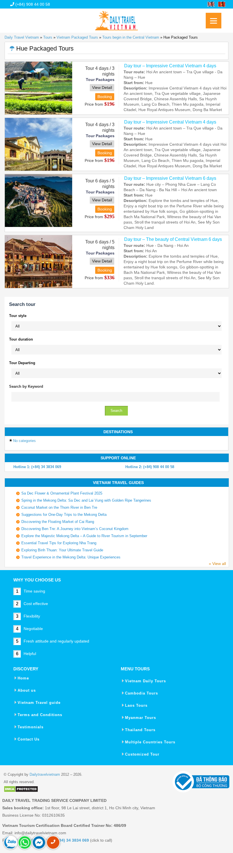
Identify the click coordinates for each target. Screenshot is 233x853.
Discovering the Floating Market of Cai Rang (57, 522)
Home (23, 678)
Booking (104, 96)
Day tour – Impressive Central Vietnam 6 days (170, 178)
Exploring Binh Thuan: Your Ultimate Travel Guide (62, 550)
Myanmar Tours (140, 718)
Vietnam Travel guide (39, 702)
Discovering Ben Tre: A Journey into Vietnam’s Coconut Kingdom (74, 529)
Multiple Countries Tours (150, 742)
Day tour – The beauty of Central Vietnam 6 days (173, 239)
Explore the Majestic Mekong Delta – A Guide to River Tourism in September (84, 536)
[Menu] (213, 20)
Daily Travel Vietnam (22, 37)
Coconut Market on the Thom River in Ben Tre (59, 507)
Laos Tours (136, 705)
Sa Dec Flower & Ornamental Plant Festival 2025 (61, 493)
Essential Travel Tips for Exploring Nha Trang (58, 543)
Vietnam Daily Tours (145, 681)
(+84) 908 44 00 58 (32, 4)
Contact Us (28, 739)
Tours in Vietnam (116, 18)
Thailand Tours (140, 730)
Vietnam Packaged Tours (77, 37)
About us (27, 690)
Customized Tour (142, 754)
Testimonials (30, 727)
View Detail (102, 87)
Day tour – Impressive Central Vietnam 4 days (170, 65)
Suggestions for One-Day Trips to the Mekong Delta (64, 514)
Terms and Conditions (40, 715)
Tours (47, 37)
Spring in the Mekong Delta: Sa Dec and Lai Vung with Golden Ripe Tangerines (86, 500)
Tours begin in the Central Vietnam (130, 37)
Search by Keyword (26, 386)
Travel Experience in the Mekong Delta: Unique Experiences (70, 557)
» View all (217, 563)
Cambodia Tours (141, 693)
